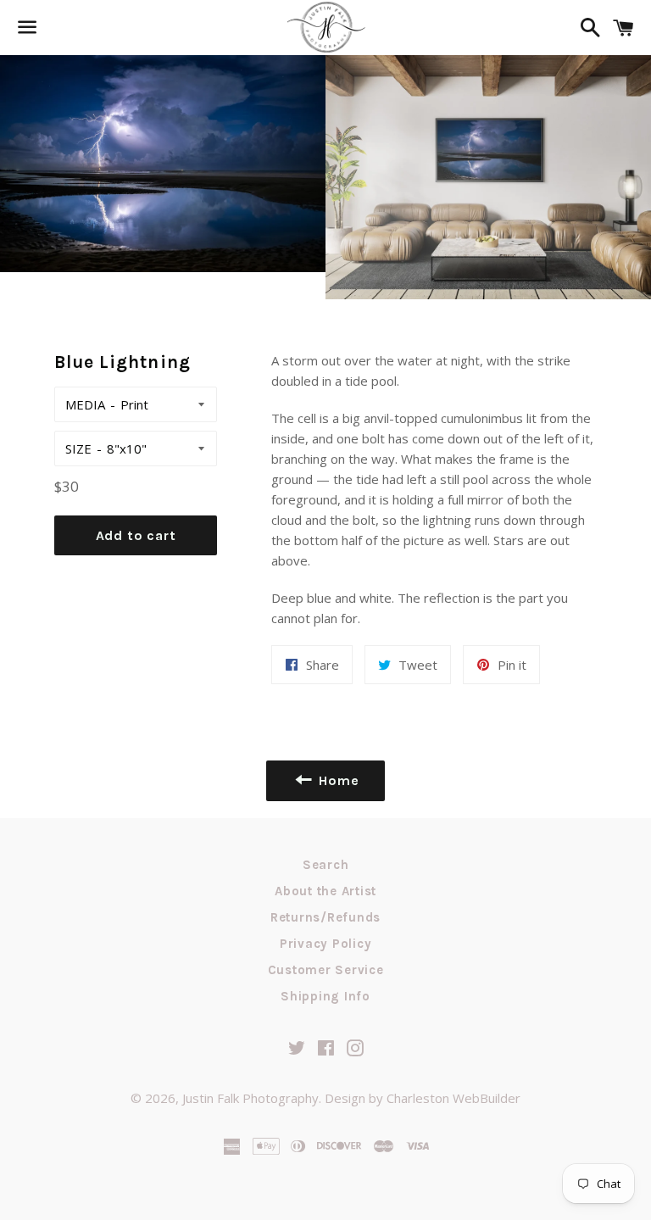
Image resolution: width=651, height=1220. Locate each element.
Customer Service (326, 970)
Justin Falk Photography (250, 1097)
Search (326, 864)
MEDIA (85, 404)
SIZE (78, 448)
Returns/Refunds (325, 917)
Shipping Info (325, 996)
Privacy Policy (326, 943)
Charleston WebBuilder (453, 1097)
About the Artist (325, 891)
